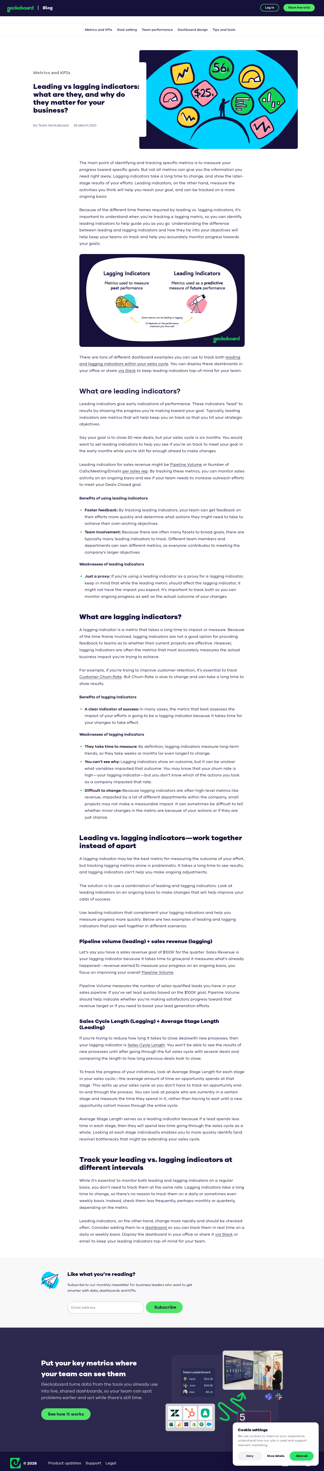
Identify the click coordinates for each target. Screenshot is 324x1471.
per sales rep (135, 471)
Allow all (301, 1456)
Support (93, 1463)
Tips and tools (223, 29)
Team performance (157, 29)
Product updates (64, 1463)
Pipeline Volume (186, 464)
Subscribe (165, 1307)
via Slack (127, 370)
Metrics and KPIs (98, 29)
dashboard (156, 1227)
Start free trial (299, 7)
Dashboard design (193, 29)
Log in (269, 7)
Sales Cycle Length (146, 1045)
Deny (249, 1456)
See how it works (66, 1414)
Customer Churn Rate (100, 676)
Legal (111, 1463)
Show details (276, 1456)
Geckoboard (20, 9)
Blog (48, 7)
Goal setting (127, 29)
